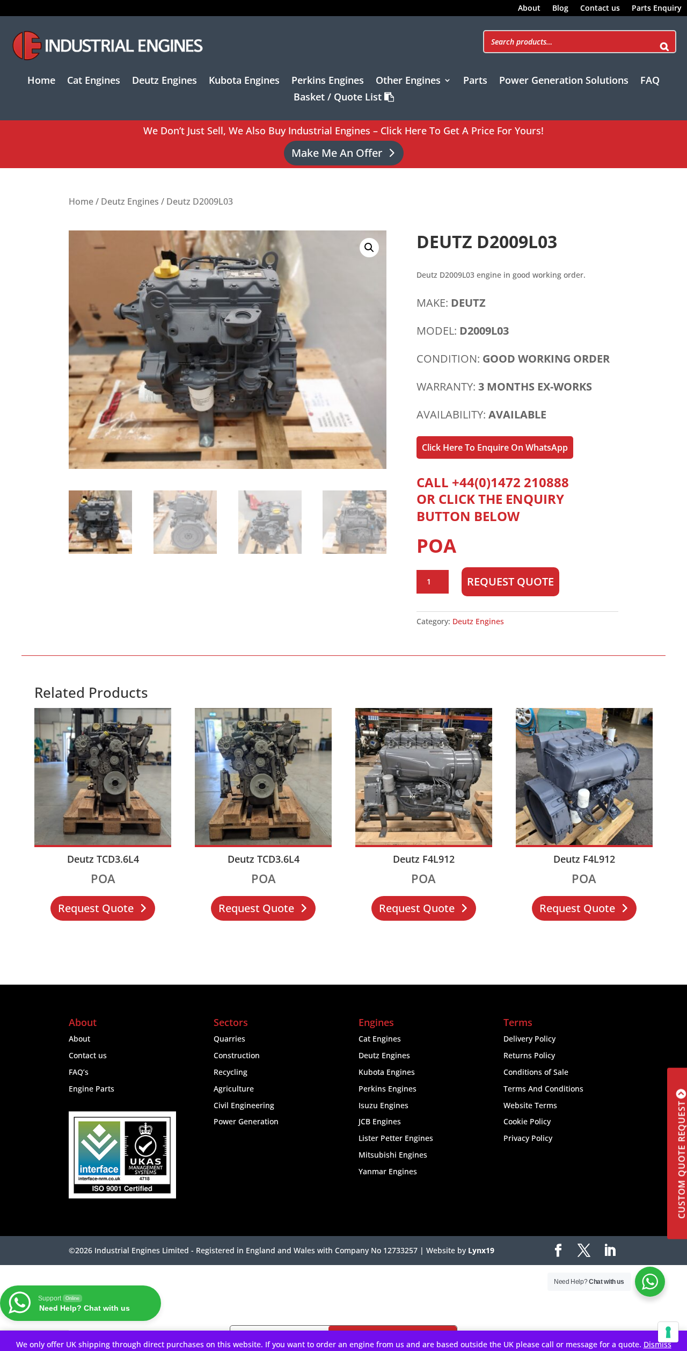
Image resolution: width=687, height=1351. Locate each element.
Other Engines (408, 81)
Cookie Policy (527, 1121)
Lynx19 (481, 1250)
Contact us (600, 8)
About (529, 8)
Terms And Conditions (543, 1088)
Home (41, 81)
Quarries (229, 1039)
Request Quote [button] (96, 908)
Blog (560, 8)
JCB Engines (380, 1121)
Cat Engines (93, 81)
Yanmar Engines (388, 1171)
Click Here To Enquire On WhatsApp (495, 447)
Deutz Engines (164, 81)
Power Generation (246, 1121)
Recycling (230, 1072)
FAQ (650, 81)
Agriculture (234, 1088)
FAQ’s (79, 1072)
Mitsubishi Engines (393, 1155)
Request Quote (510, 581)
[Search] (664, 41)
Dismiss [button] (657, 1344)
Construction (237, 1055)
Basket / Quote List (339, 97)
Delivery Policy (529, 1039)
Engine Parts (91, 1088)
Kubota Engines (244, 81)
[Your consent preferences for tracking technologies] (668, 1332)
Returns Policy (529, 1055)
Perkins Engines (327, 81)
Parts (475, 81)
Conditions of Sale (535, 1072)
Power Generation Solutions (563, 81)
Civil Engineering (244, 1105)
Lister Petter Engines (396, 1138)
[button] (369, 247)
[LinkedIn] (609, 1251)
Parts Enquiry (657, 8)
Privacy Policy (527, 1138)
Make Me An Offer (336, 153)
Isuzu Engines (383, 1105)
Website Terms (530, 1105)
